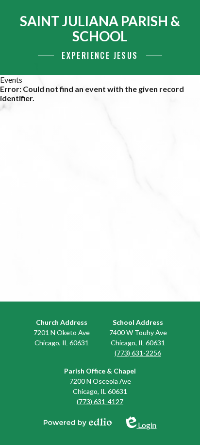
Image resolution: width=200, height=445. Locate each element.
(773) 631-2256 (138, 353)
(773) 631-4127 (100, 401)
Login (146, 422)
